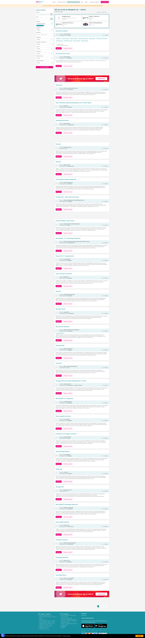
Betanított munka (64, 616)
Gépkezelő (43, 627)
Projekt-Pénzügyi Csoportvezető (65, 220)
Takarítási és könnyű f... (68, 22)
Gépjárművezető (64, 625)
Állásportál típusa (39, 55)
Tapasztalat (38, 51)
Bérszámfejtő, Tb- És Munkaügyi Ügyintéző (68, 238)
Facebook (105, 630)
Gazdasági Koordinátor (62, 120)
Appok (86, 2)
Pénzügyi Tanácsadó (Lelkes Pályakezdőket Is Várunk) (71, 381)
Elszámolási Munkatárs (62, 557)
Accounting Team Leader (63, 53)
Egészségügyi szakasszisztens (48, 617)
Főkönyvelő (59, 85)
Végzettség (38, 37)
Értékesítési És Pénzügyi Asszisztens (66, 434)
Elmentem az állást (68, 48)
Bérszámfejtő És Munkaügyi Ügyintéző (67, 504)
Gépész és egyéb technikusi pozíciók (68, 615)
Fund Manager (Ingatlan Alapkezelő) (66, 179)
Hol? (37, 16)
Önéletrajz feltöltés (61, 2)
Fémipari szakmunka (65, 622)
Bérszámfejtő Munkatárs (63, 326)
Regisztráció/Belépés (94, 2)
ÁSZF (88, 630)
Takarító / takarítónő (94, 16)
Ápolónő (42, 619)
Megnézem (58, 48)
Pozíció (37, 46)
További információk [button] (66, 635)
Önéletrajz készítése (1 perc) (73, 2)
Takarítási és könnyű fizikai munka (47, 623)
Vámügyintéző (60, 486)
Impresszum (83, 615)
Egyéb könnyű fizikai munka (66, 618)
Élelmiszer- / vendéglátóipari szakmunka (69, 623)
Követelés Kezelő (60, 309)
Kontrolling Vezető (61, 575)
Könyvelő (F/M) (60, 345)
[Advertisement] (44, 76)
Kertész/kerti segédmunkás (47, 620)
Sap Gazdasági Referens (63, 451)
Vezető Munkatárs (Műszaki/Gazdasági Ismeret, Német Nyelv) (73, 102)
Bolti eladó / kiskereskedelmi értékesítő (68, 619)
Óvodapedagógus (47, 622)
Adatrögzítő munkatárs (46, 624)
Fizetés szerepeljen (40, 60)
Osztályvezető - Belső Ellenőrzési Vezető (67, 197)
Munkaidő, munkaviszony (41, 41)
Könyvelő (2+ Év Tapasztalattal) (65, 256)
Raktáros (63, 627)
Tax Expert (59, 363)
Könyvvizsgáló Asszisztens (63, 416)
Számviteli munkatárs (62, 31)
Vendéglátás (63, 626)
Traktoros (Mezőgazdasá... (96, 22)
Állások (54, 2)
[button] (2, 635)
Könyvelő (58, 144)
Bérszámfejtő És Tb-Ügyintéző (64, 398)
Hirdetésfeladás (104, 2)
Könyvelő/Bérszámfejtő (62, 522)
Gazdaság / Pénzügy (40, 25)
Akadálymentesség (94, 630)
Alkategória (38, 27)
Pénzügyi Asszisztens (62, 539)
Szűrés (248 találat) (44, 67)
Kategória (38, 21)
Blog (82, 2)
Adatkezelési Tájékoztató (83, 631)
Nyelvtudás (38, 32)
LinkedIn (100, 630)
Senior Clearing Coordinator (64, 273)
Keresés (37, 12)
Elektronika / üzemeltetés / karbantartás (69, 620)
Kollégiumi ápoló (66, 16)
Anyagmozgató (44, 628)
